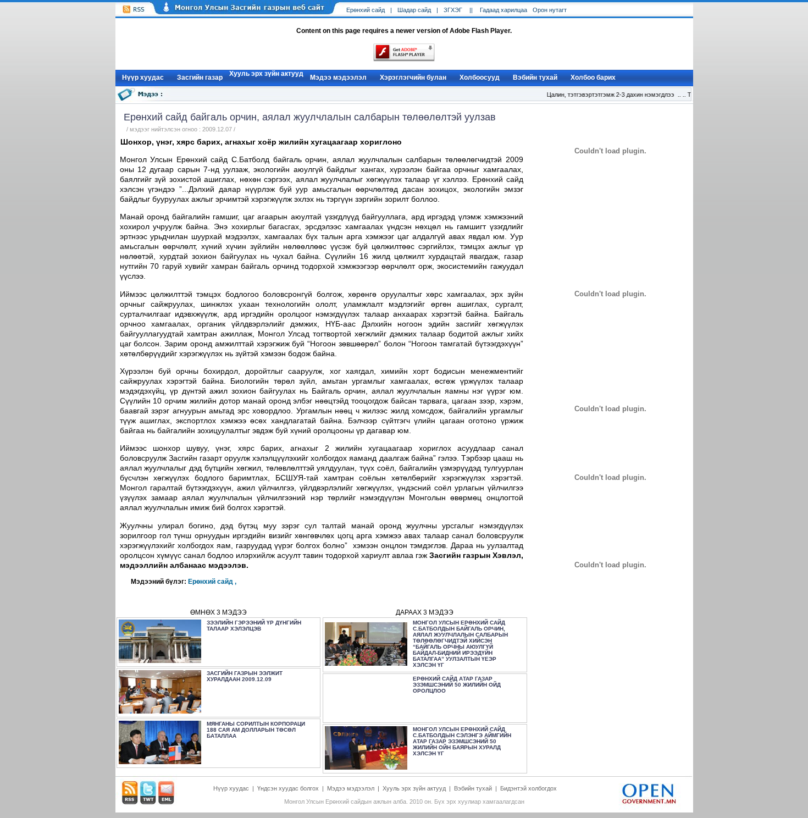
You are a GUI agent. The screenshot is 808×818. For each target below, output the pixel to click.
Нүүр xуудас (143, 77)
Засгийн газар (200, 77)
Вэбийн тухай (535, 77)
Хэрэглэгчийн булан (413, 77)
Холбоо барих (593, 77)
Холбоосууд (480, 77)
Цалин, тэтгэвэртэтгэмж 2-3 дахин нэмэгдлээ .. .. (611, 94)
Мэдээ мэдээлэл (338, 77)
